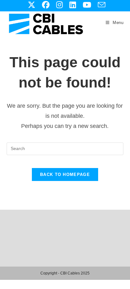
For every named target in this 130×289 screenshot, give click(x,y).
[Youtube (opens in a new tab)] (86, 5)
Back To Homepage (65, 174)
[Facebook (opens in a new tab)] (45, 5)
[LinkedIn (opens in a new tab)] (72, 5)
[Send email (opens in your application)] (99, 5)
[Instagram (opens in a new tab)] (59, 5)
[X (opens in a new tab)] (31, 5)
